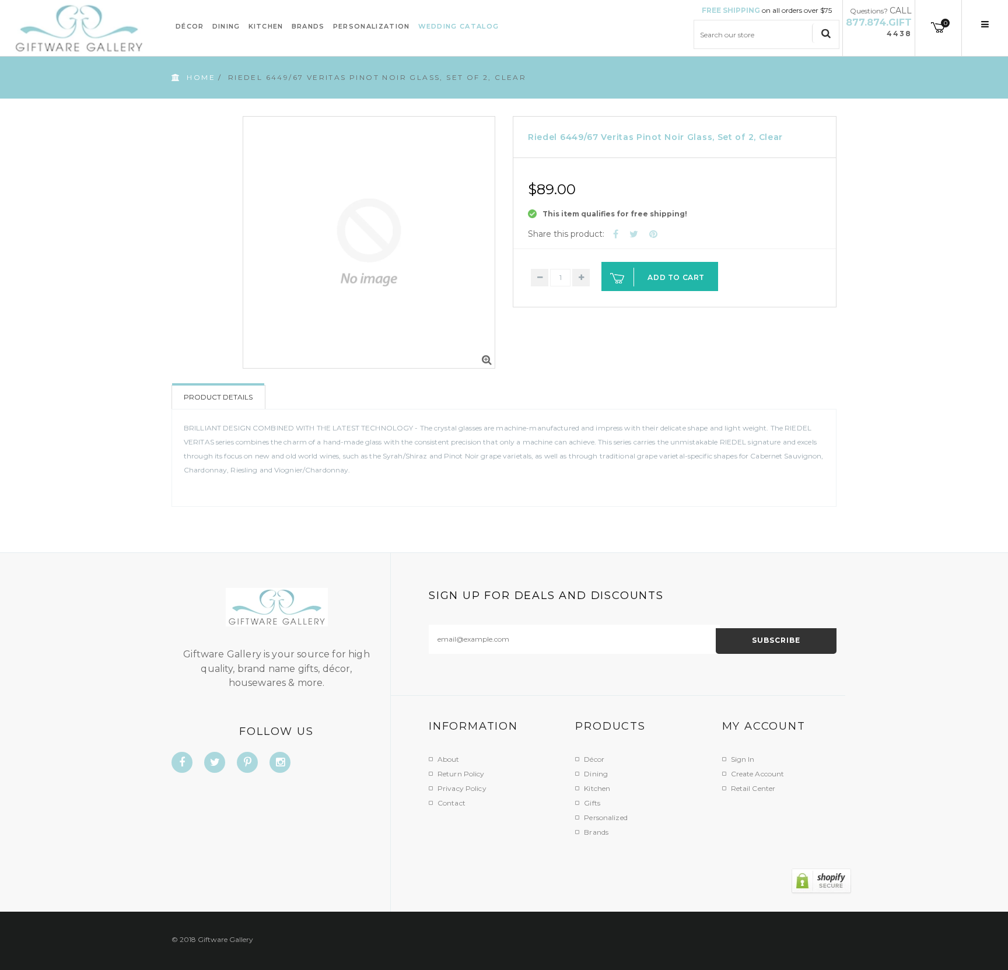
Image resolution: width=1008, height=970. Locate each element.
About (449, 759)
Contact (452, 803)
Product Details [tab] (218, 397)
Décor (594, 759)
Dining (596, 773)
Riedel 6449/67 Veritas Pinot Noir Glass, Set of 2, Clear (655, 137)
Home (201, 77)
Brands (596, 832)
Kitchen (597, 788)
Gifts (592, 803)
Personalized (605, 817)
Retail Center (753, 788)
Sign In (743, 759)
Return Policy (461, 773)
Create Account (758, 773)
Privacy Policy (462, 788)
